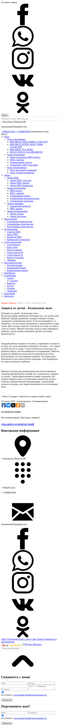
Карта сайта (25, 639)
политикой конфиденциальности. (30, 695)
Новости (12, 303)
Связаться (6, 700)
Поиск (4, 115)
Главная (4, 303)
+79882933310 (8, 131)
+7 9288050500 (23, 131)
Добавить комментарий (17, 424)
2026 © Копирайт (10, 639)
